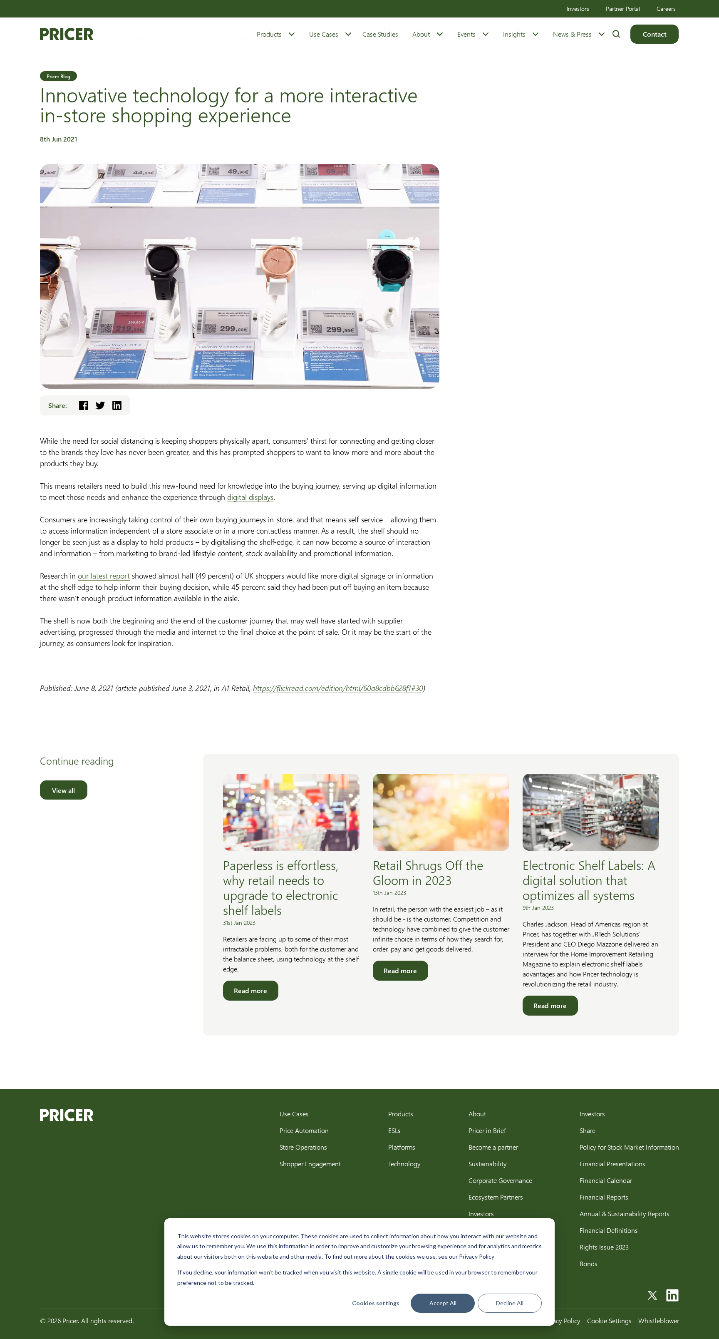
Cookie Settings (609, 1320)
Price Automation (304, 1130)
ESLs (394, 1130)
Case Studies (380, 34)
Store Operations (303, 1147)
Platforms (401, 1147)
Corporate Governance (500, 1180)
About (421, 34)
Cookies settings (375, 1303)
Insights (514, 34)
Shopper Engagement (310, 1163)
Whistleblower (658, 1320)
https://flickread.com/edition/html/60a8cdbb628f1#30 (338, 688)
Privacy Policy (561, 1320)
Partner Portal (623, 8)
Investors (578, 8)
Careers (666, 8)
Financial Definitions (609, 1230)
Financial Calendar (606, 1180)
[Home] (66, 34)
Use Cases (323, 34)
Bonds (589, 1263)
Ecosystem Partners (496, 1196)
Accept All (442, 1303)
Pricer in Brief (487, 1130)
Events (466, 34)
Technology (404, 1163)
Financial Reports (604, 1196)
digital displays (250, 497)
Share (587, 1130)
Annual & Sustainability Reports (624, 1213)
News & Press (572, 34)
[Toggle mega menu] (291, 34)
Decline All (509, 1303)
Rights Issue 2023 (604, 1246)
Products (269, 34)
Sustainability (488, 1163)
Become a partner (493, 1147)
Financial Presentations (612, 1163)
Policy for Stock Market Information (629, 1147)
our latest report (104, 576)
